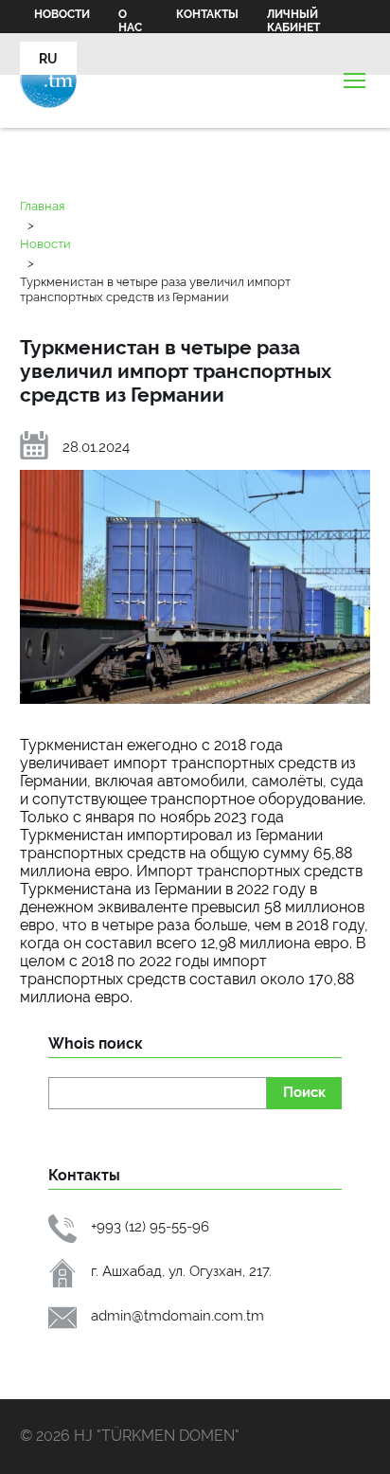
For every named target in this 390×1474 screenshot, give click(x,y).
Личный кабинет (293, 21)
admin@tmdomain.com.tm (177, 1315)
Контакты (207, 14)
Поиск (304, 1092)
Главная (42, 205)
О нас (130, 21)
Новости (62, 14)
